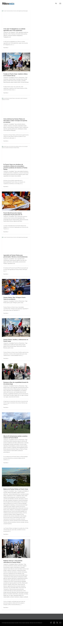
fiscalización (20, 576)
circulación (13, 570)
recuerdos (18, 519)
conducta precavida (21, 570)
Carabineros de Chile (12, 442)
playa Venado (14, 82)
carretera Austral (24, 494)
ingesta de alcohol (11, 586)
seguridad (15, 595)
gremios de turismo (20, 506)
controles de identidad (8, 498)
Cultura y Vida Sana (18, 564)
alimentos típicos (21, 124)
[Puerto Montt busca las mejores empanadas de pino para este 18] (16, 201)
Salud (25, 128)
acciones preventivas (8, 565)
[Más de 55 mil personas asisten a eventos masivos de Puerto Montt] (16, 422)
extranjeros (15, 500)
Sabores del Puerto (17, 221)
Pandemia (16, 393)
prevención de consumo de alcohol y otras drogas (14, 516)
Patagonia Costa (20, 514)
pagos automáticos (7, 261)
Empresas (13, 34)
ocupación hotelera (7, 514)
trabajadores (19, 35)
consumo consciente (12, 125)
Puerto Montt (6, 221)
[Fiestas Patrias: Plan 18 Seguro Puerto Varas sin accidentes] (16, 287)
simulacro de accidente (15, 176)
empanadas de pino (7, 219)
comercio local (6, 218)
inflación (5, 35)
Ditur (24, 218)
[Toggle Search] (56, 3)
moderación (25, 127)
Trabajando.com (7, 37)
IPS (25, 260)
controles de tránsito (12, 572)
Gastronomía (19, 346)
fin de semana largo (11, 346)
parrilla (9, 128)
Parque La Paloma (19, 449)
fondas (25, 576)
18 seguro (19, 491)
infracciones (14, 584)
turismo (18, 522)
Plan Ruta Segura (20, 592)
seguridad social (11, 263)
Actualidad (11, 77)
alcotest (15, 565)
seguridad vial (6, 176)
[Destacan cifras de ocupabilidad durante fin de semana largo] (16, 371)
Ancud (4, 567)
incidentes (14, 447)
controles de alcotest (20, 497)
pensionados (16, 261)
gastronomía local (24, 219)
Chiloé (4, 495)
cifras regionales (14, 387)
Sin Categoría (12, 32)
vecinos (26, 522)
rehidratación (21, 128)
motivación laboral (12, 35)
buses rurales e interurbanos (13, 567)
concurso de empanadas (16, 218)
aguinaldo (21, 32)
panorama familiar (11, 449)
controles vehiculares (14, 444)
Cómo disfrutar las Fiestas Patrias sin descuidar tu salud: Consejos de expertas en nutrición (15, 120)
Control (5, 572)
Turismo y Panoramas (19, 77)
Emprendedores (12, 445)
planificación (14, 128)
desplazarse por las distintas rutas (16, 573)
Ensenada (18, 79)
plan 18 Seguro (13, 302)
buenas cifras (6, 387)
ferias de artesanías (23, 500)
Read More (5, 47)
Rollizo (18, 82)
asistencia (15, 441)
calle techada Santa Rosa (14, 494)
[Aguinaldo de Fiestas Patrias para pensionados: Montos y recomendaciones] (16, 245)
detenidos (5, 445)
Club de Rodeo (12, 79)
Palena (14, 514)
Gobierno (13, 506)
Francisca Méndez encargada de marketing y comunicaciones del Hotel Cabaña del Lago (15, 505)
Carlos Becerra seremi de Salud (15, 568)
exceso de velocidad (19, 575)
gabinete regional (7, 578)
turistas (22, 522)
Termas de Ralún (25, 82)
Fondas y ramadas (21, 80)
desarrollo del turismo (23, 387)
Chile (9, 34)
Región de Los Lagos (19, 395)
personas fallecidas (11, 592)
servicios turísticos (12, 522)
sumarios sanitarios (14, 597)
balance (19, 492)
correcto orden (23, 444)
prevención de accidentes (16, 174)
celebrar (9, 570)
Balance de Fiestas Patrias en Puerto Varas (15, 489)
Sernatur (16, 520)
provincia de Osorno (23, 393)
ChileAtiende (6, 260)
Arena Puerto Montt (7, 441)
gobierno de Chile (20, 260)
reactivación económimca (9, 519)
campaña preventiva (8, 172)
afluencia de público (12, 492)
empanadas (20, 125)
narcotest (18, 586)
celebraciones (6, 344)
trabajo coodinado (24, 597)
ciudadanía (18, 495)
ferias (22, 79)
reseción (12, 520)
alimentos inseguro (22, 565)
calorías (5, 125)
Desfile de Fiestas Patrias (16, 344)
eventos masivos (20, 445)
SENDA (20, 595)
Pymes (11, 221)
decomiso (5, 573)
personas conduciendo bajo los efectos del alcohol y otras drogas (14, 591)
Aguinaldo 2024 (20, 258)
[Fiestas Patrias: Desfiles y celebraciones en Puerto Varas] (16, 327)
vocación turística (7, 523)
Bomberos (25, 171)
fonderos (9, 447)
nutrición (5, 128)
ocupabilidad (10, 393)
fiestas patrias (24, 34)
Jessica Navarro (11, 127)
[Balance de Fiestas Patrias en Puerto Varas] (16, 477)
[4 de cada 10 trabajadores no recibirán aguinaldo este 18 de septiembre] (16, 18)
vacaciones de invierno (14, 396)
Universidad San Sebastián (9, 130)
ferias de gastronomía (8, 501)
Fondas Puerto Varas (12, 80)
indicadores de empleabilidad (13, 390)
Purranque (21, 593)
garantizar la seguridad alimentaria (19, 578)
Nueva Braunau (6, 82)
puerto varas (25, 174)
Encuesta (18, 34)
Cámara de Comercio (22, 216)
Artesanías (5, 79)
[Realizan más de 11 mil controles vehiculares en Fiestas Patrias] (16, 548)
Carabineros (16, 172)
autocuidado (20, 171)
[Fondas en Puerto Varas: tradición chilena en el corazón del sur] (16, 62)
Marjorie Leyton (18, 127)
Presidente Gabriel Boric (12, 593)
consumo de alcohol (23, 172)
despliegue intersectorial (9, 575)
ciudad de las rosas (11, 495)
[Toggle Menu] (60, 3)
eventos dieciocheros (8, 389)
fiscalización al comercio (12, 503)
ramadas (12, 395)
